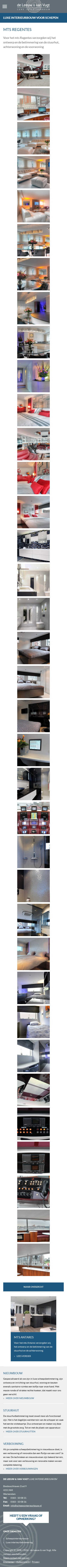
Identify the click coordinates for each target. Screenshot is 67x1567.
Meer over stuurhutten (19, 1431)
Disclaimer (8, 1562)
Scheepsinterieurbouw (16, 1538)
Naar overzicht (33, 1287)
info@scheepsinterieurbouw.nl (26, 1505)
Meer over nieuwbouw (18, 1398)
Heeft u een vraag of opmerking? (26, 1517)
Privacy (36, 1562)
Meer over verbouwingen (20, 1468)
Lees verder (22, 1356)
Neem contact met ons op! (16, 1558)
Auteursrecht (23, 1562)
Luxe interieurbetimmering (18, 1542)
